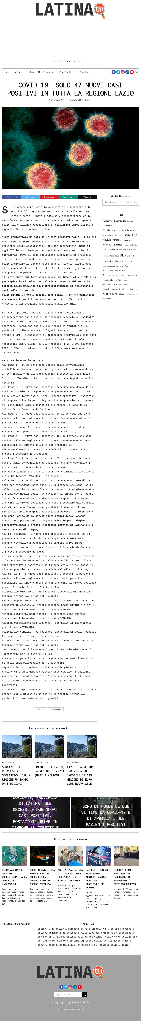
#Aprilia (120, 220)
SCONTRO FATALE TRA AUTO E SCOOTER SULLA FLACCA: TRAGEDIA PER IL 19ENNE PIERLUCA (42, 876)
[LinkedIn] (127, 72)
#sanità (134, 285)
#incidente (134, 250)
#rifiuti (122, 280)
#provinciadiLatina (116, 275)
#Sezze (125, 289)
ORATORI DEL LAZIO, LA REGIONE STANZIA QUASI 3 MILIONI (49, 771)
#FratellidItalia (130, 245)
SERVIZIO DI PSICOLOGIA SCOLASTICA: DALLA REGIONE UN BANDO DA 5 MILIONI (16, 775)
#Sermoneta (116, 289)
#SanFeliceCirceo (122, 284)
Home (6, 72)
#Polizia (105, 270)
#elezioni (125, 240)
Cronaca (89, 100)
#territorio (125, 294)
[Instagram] (123, 72)
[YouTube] (132, 72)
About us (79, 1009)
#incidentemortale (110, 256)
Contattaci (84, 72)
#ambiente (107, 221)
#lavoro (105, 261)
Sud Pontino (66, 72)
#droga (115, 240)
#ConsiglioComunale (109, 235)
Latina (31, 72)
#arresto (130, 221)
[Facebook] (114, 72)
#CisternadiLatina (114, 230)
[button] (135, 202)
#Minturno (120, 266)
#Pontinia (114, 270)
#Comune (131, 230)
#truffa (135, 294)
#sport (133, 289)
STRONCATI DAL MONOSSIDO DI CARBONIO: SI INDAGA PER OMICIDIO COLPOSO (125, 876)
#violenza (106, 299)
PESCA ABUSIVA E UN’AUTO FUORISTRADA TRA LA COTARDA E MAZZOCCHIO (14, 876)
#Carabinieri (109, 226)
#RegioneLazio (56, 709)
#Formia (117, 244)
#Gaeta (114, 249)
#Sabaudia (108, 284)
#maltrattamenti (108, 266)
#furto (105, 249)
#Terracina (110, 293)
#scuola (106, 289)
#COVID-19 (41, 709)
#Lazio (113, 261)
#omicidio (129, 266)
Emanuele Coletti (59, 100)
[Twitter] (118, 72)
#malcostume (126, 261)
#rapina (134, 275)
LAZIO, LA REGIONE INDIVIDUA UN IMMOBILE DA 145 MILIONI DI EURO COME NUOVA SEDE (81, 775)
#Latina (127, 255)
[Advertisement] (70, 39)
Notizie (17, 72)
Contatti (68, 1009)
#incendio (123, 250)
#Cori (121, 235)
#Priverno (122, 270)
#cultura (106, 240)
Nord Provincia (45, 72)
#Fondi (107, 244)
